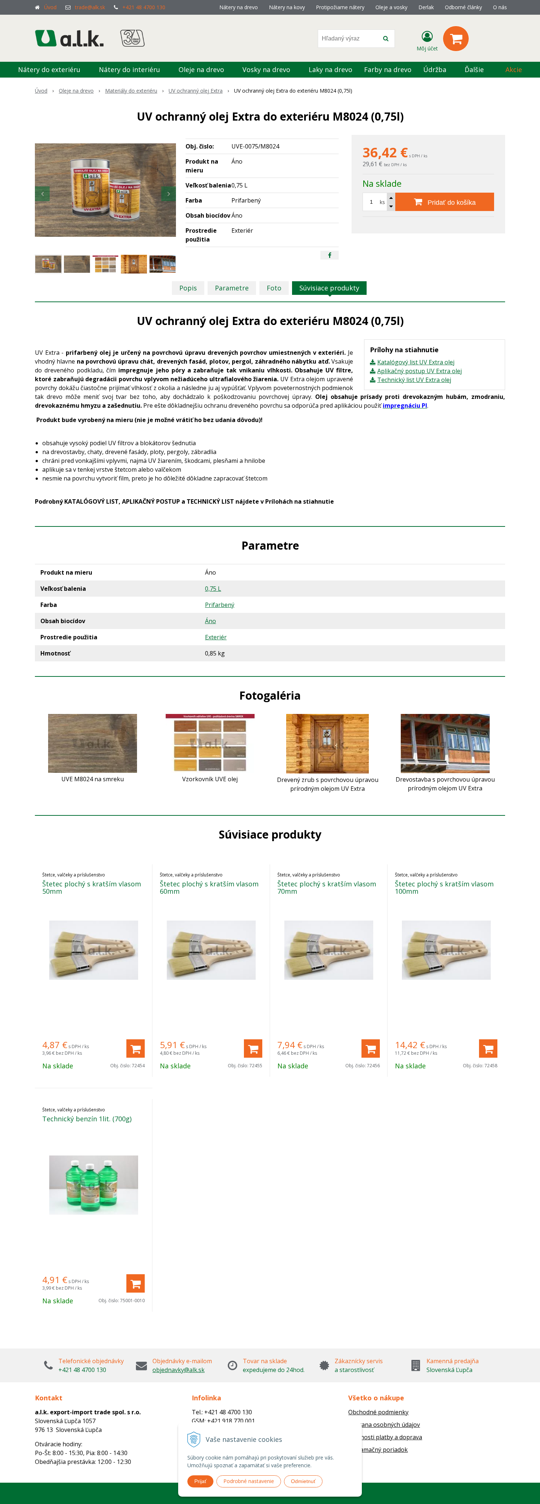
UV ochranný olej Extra (196, 90)
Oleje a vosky (391, 7)
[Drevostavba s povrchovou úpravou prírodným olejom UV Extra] (445, 743)
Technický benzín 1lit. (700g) (87, 1118)
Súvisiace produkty (329, 287)
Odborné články (463, 7)
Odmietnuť (303, 1481)
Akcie (513, 69)
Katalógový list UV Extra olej (415, 362)
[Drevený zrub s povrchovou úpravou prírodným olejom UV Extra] (327, 743)
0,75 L (213, 589)
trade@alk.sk (90, 7)
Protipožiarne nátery (340, 7)
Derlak (426, 7)
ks (382, 202)
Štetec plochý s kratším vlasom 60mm (209, 887)
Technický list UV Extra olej (414, 380)
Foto (274, 287)
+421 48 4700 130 (143, 7)
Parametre (232, 287)
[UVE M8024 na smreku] (92, 743)
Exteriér (216, 637)
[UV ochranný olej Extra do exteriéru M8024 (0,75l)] (105, 190)
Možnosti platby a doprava (385, 1437)
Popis (188, 287)
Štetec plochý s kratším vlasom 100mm (444, 887)
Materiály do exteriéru (131, 90)
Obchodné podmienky (378, 1412)
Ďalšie (475, 69)
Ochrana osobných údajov (384, 1425)
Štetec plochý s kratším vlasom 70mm (326, 887)
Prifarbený (219, 605)
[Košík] (456, 38)
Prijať (200, 1481)
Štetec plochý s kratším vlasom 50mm (91, 887)
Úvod (50, 7)
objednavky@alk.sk (178, 1370)
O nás (500, 7)
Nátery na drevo (238, 7)
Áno (210, 621)
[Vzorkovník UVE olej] (210, 743)
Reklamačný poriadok (378, 1450)
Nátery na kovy (287, 7)
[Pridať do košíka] (135, 1048)
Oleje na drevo (76, 90)
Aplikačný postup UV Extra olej (419, 371)
